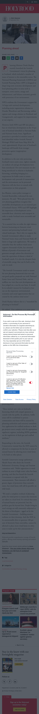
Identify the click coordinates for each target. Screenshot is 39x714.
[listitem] (19, 351)
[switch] (31, 357)
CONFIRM (12, 392)
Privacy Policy (31, 399)
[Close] (35, 315)
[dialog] (19, 357)
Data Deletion (7, 399)
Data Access (19, 399)
